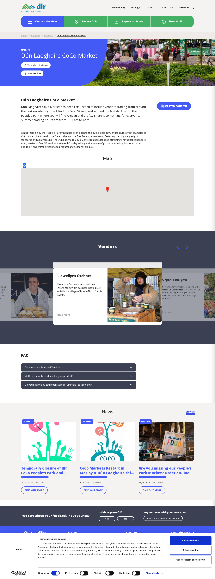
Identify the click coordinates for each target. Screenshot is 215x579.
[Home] (33, 8)
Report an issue (132, 21)
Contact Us (167, 7)
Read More (63, 314)
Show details (152, 573)
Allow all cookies (190, 540)
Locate (24, 165)
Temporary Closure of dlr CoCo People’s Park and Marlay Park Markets (44, 470)
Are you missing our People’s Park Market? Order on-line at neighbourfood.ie (165, 470)
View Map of (37, 65)
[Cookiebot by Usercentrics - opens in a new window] (19, 573)
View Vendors (34, 73)
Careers (150, 7)
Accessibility (118, 7)
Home (24, 35)
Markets (48, 35)
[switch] (84, 573)
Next (187, 247)
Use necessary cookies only (190, 559)
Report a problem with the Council (163, 518)
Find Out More (34, 490)
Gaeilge (135, 7)
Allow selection (190, 550)
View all (190, 411)
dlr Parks (35, 35)
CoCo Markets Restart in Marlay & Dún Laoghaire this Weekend (106, 470)
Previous (178, 247)
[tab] (78, 367)
